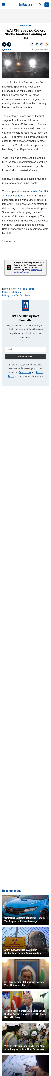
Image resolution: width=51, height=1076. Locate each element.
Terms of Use (25, 372)
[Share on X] (37, 44)
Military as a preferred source (28, 271)
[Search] (40, 4)
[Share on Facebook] (32, 44)
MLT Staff (7, 50)
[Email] (42, 44)
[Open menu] (3, 4)
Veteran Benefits (26, 26)
